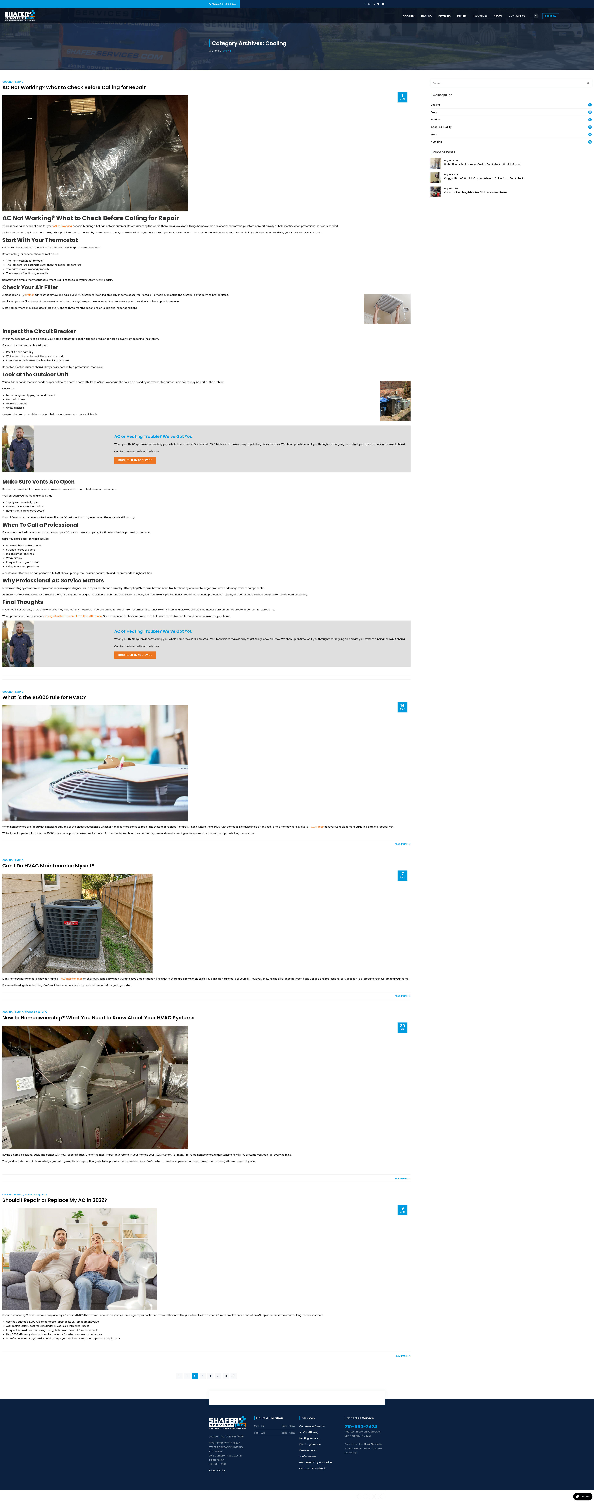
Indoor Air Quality (35, 1012)
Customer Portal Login (312, 1468)
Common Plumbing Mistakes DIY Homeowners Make (475, 192)
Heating (426, 15)
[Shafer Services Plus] (20, 15)
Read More (401, 844)
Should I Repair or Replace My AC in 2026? (54, 1200)
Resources (480, 15)
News (433, 134)
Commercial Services (312, 1426)
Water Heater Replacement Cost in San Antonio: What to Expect (482, 164)
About (498, 15)
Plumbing (444, 15)
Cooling (409, 15)
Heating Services (309, 1438)
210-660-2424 (228, 4)
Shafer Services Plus (239, 1496)
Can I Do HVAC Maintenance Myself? (48, 865)
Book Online (371, 1444)
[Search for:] (511, 83)
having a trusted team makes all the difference (73, 616)
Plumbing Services (310, 1444)
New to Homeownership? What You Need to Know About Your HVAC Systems (98, 1017)
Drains (462, 15)
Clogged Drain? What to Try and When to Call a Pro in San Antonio (484, 178)
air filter (29, 295)
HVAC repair (316, 827)
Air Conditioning (308, 1432)
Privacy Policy (217, 1470)
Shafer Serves (307, 1456)
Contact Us (517, 15)
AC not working (62, 226)
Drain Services (308, 1450)
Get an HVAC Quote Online (315, 1462)
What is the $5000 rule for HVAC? (44, 697)
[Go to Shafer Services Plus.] (210, 50)
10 (226, 1376)
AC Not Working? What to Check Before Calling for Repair (74, 87)
